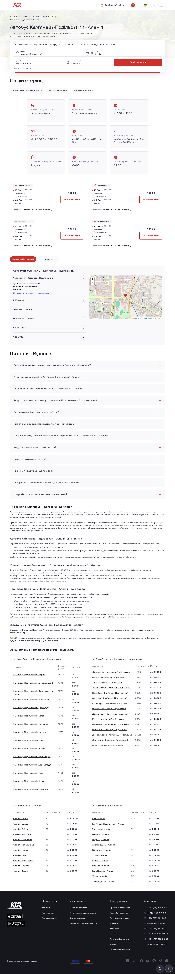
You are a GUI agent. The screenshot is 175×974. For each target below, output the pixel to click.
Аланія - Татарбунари (24, 845)
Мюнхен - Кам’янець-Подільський (109, 709)
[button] (16, 68)
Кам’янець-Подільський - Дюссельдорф (33, 683)
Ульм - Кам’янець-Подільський (107, 682)
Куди (96, 51)
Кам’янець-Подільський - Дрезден (30, 789)
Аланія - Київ (19, 855)
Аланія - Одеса (20, 824)
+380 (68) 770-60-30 (157, 908)
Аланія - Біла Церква (23, 860)
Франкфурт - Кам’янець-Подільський (111, 672)
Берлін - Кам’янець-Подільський (108, 677)
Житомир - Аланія (101, 829)
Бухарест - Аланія (101, 850)
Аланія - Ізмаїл (20, 819)
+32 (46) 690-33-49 (157, 923)
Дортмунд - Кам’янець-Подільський (110, 740)
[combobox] (52, 52)
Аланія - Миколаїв (22, 834)
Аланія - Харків (20, 871)
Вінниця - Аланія (100, 834)
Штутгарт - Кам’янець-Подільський (110, 703)
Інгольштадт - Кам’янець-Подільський (111, 688)
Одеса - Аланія (100, 860)
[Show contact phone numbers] (154, 5)
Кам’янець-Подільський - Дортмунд (31, 708)
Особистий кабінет (115, 5)
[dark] (137, 5)
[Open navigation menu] (161, 5)
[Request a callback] (168, 968)
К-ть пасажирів (76, 61)
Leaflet (136, 318)
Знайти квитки (138, 62)
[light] (133, 5)
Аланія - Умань (20, 850)
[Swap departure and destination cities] (87, 52)
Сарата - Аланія (100, 866)
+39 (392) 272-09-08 (157, 944)
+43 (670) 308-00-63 (157, 939)
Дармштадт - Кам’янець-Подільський (111, 714)
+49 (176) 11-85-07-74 (157, 934)
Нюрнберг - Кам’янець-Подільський (110, 693)
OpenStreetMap (147, 318)
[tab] (23, 259)
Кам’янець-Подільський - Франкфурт (31, 757)
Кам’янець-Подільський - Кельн (28, 716)
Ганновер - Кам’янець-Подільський (109, 729)
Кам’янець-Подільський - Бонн (28, 740)
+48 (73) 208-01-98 (156, 913)
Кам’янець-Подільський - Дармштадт (32, 765)
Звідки (22, 51)
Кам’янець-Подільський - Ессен (29, 748)
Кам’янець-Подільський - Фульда (29, 781)
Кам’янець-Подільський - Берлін (29, 675)
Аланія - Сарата (21, 866)
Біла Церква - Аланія (102, 871)
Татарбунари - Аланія (103, 881)
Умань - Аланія (99, 876)
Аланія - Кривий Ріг (22, 839)
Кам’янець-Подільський (42, 17)
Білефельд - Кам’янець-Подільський (110, 724)
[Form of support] (160, 968)
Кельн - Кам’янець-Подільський (108, 719)
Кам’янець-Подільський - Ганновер (30, 724)
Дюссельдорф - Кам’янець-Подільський (112, 735)
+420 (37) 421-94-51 (157, 918)
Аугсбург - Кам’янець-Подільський (109, 698)
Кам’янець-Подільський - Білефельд (31, 699)
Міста (24, 17)
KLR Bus (13, 17)
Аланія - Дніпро (21, 829)
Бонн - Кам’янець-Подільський (107, 745)
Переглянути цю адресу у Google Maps (33, 293)
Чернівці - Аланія (100, 839)
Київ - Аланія (98, 819)
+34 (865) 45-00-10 (156, 929)
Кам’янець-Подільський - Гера (28, 773)
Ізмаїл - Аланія (99, 855)
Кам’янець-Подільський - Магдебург (31, 732)
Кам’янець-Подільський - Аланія (108, 824)
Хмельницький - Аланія (103, 845)
